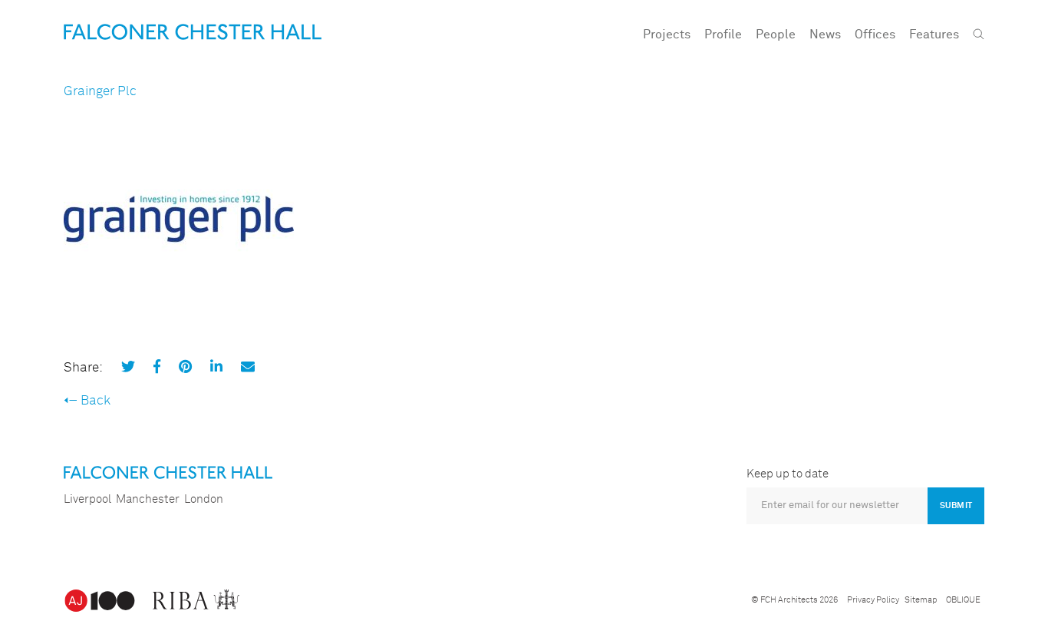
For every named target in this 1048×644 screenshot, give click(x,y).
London (203, 499)
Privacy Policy (873, 600)
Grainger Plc (100, 91)
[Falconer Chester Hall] (192, 32)
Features (934, 34)
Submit (956, 505)
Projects (666, 34)
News (825, 34)
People (776, 34)
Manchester (148, 499)
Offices (875, 34)
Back (95, 401)
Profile (723, 34)
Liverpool (87, 499)
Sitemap (921, 600)
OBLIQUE (963, 600)
